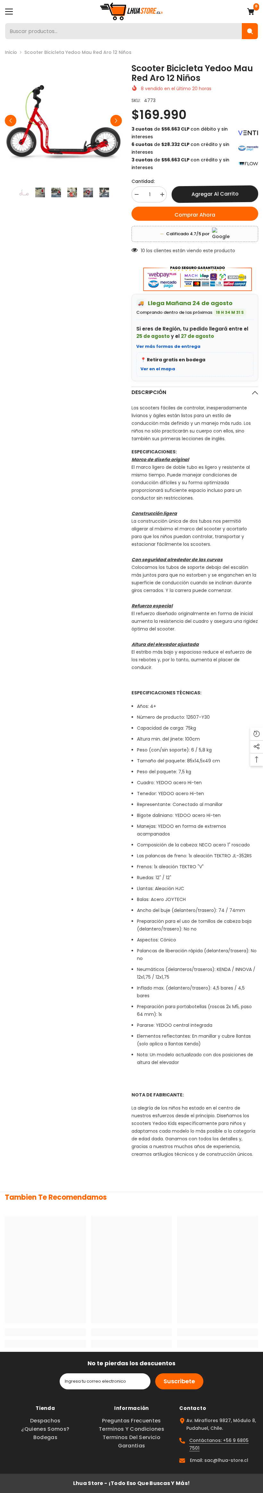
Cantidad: (143, 181)
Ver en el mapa (157, 369)
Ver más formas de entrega (168, 346)
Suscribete (179, 1381)
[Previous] (10, 120)
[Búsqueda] (250, 31)
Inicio (11, 52)
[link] (45, 1332)
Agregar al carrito (215, 194)
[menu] (9, 11)
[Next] (116, 120)
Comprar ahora (194, 215)
